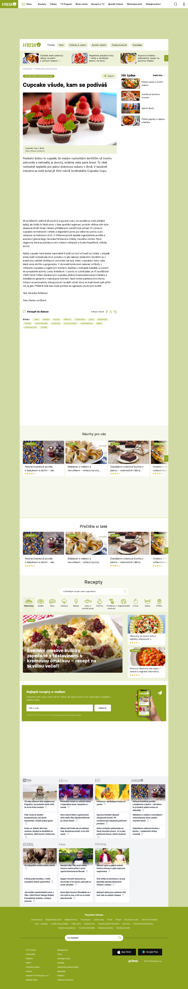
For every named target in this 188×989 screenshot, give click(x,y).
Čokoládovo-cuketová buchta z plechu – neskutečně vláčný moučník (126, 468)
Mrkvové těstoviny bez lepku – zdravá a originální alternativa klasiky (145, 671)
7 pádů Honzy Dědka (59, 924)
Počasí (118, 920)
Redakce (60, 976)
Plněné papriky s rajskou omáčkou (153, 121)
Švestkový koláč (123, 928)
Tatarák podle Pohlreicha (108, 924)
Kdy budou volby (131, 920)
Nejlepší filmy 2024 (54, 920)
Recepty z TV (98, 4)
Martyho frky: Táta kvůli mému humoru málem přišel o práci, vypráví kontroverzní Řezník (73, 868)
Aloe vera (126, 924)
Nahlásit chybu (31, 980)
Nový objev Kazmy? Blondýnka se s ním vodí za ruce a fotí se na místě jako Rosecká (75, 895)
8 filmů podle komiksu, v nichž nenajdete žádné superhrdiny (37, 880)
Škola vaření (82, 4)
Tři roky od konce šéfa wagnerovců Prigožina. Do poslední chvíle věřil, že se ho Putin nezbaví (39, 804)
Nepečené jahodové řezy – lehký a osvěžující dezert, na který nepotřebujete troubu (101, 59)
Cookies (29, 971)
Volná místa (30, 954)
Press (59, 954)
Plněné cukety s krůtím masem (152, 83)
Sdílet (110, 77)
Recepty (42, 4)
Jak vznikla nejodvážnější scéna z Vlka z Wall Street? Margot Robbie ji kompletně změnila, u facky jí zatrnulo (39, 896)
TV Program (66, 4)
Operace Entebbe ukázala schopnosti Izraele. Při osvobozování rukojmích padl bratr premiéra (112, 819)
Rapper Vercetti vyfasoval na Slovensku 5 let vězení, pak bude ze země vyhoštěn (75, 882)
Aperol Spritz (147, 108)
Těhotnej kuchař (134, 4)
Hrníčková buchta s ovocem (150, 96)
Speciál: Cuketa (115, 4)
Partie (109, 920)
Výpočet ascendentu (67, 928)
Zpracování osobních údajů (67, 967)
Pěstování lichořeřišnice (143, 924)
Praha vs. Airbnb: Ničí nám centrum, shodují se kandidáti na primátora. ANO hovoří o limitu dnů (39, 831)
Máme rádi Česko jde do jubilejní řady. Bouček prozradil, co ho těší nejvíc (74, 831)
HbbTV (28, 963)
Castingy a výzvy (63, 958)
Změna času (99, 920)
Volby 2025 (76, 924)
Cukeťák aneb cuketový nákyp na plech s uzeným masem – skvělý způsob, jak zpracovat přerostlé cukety (51, 62)
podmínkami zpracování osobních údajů (66, 715)
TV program (85, 920)
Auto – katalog (41, 924)
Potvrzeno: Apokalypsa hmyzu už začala (111, 802)
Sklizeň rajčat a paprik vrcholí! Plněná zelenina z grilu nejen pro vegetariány (111, 868)
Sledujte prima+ (153, 4)
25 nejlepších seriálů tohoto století (39, 865)
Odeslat (103, 708)
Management (62, 950)
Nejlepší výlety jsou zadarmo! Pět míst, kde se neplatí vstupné (111, 893)
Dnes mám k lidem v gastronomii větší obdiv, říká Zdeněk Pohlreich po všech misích (75, 818)
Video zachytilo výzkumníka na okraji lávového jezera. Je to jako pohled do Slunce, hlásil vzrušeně (111, 831)
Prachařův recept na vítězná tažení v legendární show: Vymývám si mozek (75, 804)
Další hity (158, 75)
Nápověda (61, 971)
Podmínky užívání (32, 967)
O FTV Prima (31, 950)
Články (53, 4)
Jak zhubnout (37, 920)
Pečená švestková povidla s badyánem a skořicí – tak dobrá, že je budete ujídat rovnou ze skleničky (39, 468)
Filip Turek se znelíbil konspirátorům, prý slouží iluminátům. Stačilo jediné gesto (38, 818)
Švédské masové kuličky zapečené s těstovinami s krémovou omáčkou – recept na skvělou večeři (61, 658)
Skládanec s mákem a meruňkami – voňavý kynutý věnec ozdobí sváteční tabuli (83, 468)
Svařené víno (89, 924)
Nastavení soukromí (65, 980)
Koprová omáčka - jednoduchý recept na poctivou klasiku (148, 58)
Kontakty (60, 963)
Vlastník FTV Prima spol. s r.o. (37, 976)
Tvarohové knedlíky (87, 928)
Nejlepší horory (71, 920)
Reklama (29, 958)
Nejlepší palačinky (105, 928)
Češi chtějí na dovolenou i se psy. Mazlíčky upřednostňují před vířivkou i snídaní (111, 882)
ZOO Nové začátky (149, 920)
